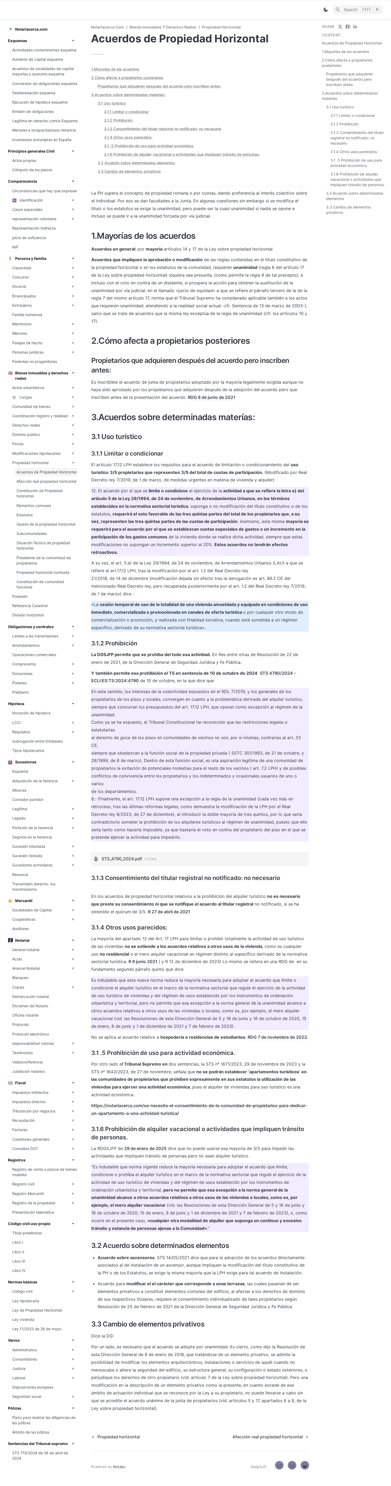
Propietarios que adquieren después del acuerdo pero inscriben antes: (159, 86)
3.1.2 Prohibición (118, 120)
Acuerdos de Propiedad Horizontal (352, 43)
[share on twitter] (340, 26)
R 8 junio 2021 (143, 961)
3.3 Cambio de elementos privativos (129, 171)
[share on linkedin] (355, 26)
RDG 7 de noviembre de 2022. (278, 1037)
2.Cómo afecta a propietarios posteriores (127, 77)
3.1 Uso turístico (112, 103)
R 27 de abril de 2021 (169, 911)
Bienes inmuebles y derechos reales (163, 27)
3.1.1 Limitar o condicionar (126, 111)
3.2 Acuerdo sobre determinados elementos (136, 163)
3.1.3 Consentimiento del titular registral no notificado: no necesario (162, 128)
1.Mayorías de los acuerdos (115, 69)
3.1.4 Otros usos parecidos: (128, 137)
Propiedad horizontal (221, 27)
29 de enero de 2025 (145, 1148)
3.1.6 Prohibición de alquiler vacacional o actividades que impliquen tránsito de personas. (182, 154)
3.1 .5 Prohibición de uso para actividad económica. (149, 146)
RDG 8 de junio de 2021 (211, 397)
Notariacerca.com (107, 27)
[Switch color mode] (326, 9)
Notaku (119, 1466)
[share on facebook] (348, 26)
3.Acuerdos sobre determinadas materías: (128, 94)
